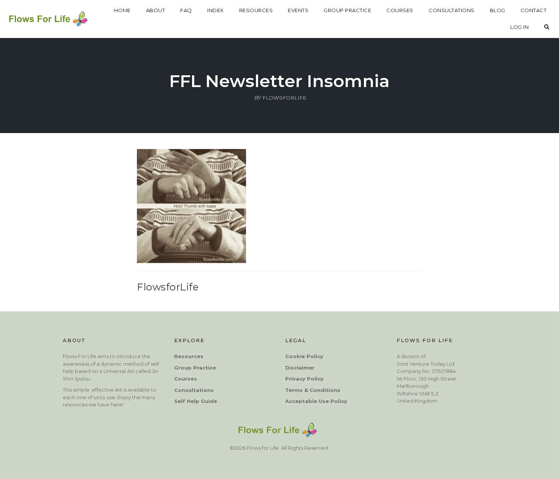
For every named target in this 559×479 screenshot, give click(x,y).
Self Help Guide (195, 401)
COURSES (399, 10)
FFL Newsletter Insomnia (279, 80)
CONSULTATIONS (452, 10)
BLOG (497, 10)
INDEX (215, 10)
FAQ (186, 10)
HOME (122, 10)
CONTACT (534, 10)
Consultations (194, 390)
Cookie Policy (304, 356)
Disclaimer (299, 368)
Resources (188, 356)
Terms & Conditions (312, 390)
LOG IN (519, 27)
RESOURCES (256, 10)
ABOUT (155, 10)
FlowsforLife (168, 287)
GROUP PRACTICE (347, 10)
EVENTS (298, 10)
